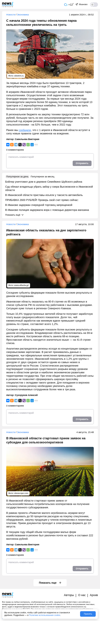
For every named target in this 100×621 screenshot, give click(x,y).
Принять (88, 614)
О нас (82, 595)
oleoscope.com (21, 493)
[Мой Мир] (32, 144)
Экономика (23, 14)
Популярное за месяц (42, 176)
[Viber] (24, 144)
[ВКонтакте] (8, 144)
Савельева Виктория (27, 139)
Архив (94, 595)
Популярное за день (17, 176)
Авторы (69, 595)
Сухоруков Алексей (26, 395)
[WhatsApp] (28, 144)
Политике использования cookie (44, 615)
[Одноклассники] (12, 144)
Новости (10, 14)
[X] (20, 144)
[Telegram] (16, 144)
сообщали (25, 130)
